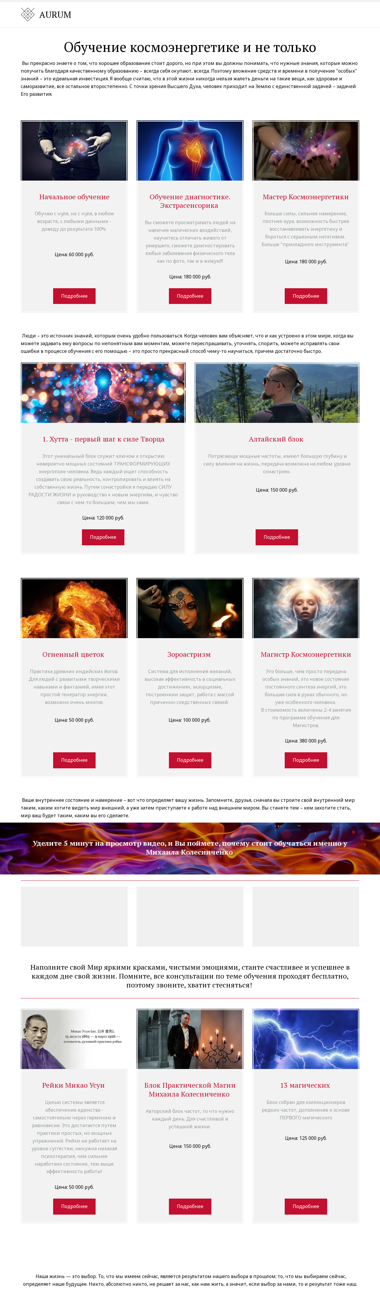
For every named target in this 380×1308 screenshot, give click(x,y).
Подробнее (74, 296)
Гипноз (323, 14)
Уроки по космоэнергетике (266, 14)
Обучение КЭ (202, 14)
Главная (166, 14)
